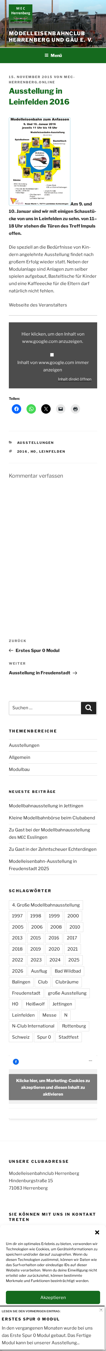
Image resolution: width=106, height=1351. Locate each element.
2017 (72, 938)
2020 (54, 949)
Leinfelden (52, 451)
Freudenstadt (26, 993)
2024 (55, 960)
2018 (17, 949)
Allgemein (19, 757)
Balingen (21, 982)
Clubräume (67, 982)
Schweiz (20, 1037)
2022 (17, 960)
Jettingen (62, 1004)
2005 (18, 927)
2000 (73, 916)
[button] (97, 1232)
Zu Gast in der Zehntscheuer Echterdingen (53, 849)
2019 (35, 949)
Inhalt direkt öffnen (74, 379)
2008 (56, 927)
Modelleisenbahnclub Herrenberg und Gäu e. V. (51, 36)
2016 (22, 451)
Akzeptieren (53, 1297)
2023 (36, 960)
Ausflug (39, 971)
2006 (37, 927)
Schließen (101, 1310)
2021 (72, 949)
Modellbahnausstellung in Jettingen (46, 805)
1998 (35, 916)
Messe (49, 1015)
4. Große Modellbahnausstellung (46, 905)
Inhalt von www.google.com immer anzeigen (53, 366)
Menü (56, 55)
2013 (17, 938)
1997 (17, 916)
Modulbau (19, 769)
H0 (34, 451)
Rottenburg (74, 1026)
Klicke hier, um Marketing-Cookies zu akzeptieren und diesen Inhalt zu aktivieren (53, 1087)
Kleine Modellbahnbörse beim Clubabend (52, 818)
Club (43, 982)
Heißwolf (35, 1004)
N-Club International (33, 1026)
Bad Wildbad (68, 971)
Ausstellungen (35, 443)
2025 (74, 960)
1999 (54, 916)
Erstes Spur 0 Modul (31, 1319)
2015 (35, 938)
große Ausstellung (67, 993)
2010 (74, 927)
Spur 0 (44, 1037)
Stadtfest (69, 1037)
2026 (17, 971)
